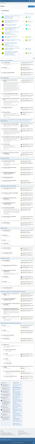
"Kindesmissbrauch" (25, 327)
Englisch (23, 371)
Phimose (15, 409)
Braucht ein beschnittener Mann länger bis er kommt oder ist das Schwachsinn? (28, 366)
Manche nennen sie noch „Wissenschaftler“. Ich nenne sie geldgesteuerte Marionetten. (28, 112)
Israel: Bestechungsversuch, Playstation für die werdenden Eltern (28, 281)
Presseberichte (6, 338)
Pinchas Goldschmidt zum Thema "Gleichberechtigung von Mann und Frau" (28, 235)
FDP (14, 273)
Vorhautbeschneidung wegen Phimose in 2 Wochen (28, 123)
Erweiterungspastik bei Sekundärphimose (28, 136)
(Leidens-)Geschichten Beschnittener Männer (10, 80)
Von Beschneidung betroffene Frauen (10, 93)
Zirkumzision (18, 424)
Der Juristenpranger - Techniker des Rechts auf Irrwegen (11, 304)
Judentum (5, 235)
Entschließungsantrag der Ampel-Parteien (28, 267)
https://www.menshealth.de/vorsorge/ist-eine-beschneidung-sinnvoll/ (28, 69)
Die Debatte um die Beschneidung (27, 340)
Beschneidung (17, 387)
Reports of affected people (11, 349)
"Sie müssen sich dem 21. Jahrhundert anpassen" (28, 265)
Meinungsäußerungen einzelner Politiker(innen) (9, 271)
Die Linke (5, 274)
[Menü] (34, 1)
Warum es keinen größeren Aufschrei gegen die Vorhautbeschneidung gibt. (28, 276)
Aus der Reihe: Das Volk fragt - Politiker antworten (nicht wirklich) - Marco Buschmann (28, 272)
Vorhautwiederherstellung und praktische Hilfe (11, 99)
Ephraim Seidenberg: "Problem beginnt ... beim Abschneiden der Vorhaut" (28, 167)
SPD (12, 273)
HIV (15, 401)
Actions (7, 358)
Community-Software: (17, 442)
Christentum (5, 243)
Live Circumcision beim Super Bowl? (28, 318)
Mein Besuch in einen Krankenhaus (28, 230)
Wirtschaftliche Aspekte (8, 287)
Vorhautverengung (16, 419)
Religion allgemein (6, 230)
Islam (4, 240)
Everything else (8, 362)
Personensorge (15, 407)
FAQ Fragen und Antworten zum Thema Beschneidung (11, 153)
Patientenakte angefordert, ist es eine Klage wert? (28, 247)
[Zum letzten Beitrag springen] (26, 17)
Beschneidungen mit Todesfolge (8, 49)
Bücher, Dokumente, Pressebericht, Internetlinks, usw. (10, 323)
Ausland (4, 281)
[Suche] (29, 1)
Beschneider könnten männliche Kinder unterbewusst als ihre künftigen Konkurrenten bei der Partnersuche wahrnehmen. (28, 252)
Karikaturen (24, 114)
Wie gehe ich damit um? (8, 107)
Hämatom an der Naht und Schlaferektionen (28, 109)
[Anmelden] (32, 1)
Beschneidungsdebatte (16, 391)
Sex (20, 413)
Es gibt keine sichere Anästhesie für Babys (12, 48)
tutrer (5, 40)
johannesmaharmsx (12, 434)
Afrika (17, 384)
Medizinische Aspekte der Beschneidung (8, 185)
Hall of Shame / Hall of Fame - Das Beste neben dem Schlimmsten (13, 291)
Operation (17, 406)
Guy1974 (28, 28)
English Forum (6, 344)
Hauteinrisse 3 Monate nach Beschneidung (28, 81)
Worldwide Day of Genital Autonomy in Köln (28, 64)
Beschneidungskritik (16, 393)
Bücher (4, 330)
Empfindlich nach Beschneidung (10, 24)
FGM (13, 398)
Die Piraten (5, 273)
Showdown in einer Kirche (26, 232)
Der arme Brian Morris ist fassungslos (11, 20)
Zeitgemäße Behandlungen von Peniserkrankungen (9, 203)
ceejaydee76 (6, 17)
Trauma (14, 414)
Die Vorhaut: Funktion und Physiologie (10, 192)
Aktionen (5, 67)
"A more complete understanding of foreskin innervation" (28, 194)
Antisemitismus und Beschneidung (10, 265)
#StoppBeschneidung (25, 67)
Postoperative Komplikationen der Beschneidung (10, 34)
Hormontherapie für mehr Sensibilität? (28, 138)
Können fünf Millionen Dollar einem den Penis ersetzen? (12, 32)
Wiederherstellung (16, 423)
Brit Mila (14, 394)
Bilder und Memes (6, 112)
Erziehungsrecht (15, 397)
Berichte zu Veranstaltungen (9, 72)
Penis (20, 406)
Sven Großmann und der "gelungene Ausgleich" (28, 305)
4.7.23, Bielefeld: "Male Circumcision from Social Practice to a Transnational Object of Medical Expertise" (28, 74)
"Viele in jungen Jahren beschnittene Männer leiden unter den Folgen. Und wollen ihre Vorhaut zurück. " (11, 52)
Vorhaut (14, 417)
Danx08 (5, 25)
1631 (13, 384)
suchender (19, 434)
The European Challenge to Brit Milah (28, 182)
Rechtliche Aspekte (7, 247)
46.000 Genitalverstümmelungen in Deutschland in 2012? (28, 162)
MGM (20, 404)
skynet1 (28, 24)
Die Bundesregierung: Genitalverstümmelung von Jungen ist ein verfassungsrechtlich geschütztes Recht (28, 262)
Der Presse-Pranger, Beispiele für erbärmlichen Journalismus (9, 299)
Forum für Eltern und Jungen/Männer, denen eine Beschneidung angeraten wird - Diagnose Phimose (16, 120)
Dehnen (14, 395)
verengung (14, 415)
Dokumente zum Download (8, 335)
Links (4, 325)
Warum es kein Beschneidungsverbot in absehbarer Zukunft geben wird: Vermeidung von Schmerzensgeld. (28, 260)
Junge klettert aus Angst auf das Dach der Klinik (28, 254)
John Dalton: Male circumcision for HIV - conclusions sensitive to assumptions (28, 207)
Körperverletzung (15, 403)
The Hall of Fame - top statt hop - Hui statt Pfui (11, 317)
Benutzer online (21, 431)
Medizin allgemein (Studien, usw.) (9, 188)
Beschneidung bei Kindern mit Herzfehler (28, 293)
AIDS (19, 384)
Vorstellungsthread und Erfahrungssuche (12, 39)
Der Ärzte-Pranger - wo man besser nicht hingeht (11, 294)
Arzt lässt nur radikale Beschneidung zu (28, 130)
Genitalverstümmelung (17, 399)
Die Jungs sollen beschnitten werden (5, 407)
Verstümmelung (19, 415)
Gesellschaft (5, 276)
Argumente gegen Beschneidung (9, 167)
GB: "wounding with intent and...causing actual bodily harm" (28, 249)
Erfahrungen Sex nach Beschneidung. (28, 152)
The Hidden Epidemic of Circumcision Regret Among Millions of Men (28, 169)
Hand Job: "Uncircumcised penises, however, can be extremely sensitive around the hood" (28, 95)
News (7, 353)
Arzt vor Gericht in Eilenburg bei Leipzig (28, 199)
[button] (34, 58)
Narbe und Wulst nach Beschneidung (28, 376)
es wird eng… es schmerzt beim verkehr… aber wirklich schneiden (12, 16)
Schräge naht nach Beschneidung (5, 414)
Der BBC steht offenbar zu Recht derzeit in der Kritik (28, 353)
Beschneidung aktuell (6, 165)
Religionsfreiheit (15, 410)
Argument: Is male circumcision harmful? (28, 355)
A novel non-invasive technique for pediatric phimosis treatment (28, 202)
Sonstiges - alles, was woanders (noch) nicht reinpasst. (11, 367)
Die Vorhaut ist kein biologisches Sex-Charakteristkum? (28, 283)
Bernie (5, 37)
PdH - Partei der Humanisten (11, 274)
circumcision (18, 394)
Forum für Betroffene (4, 77)
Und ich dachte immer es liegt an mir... (28, 93)
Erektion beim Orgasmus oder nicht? (28, 154)
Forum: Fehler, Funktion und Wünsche (13, 371)
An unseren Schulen (25, 180)
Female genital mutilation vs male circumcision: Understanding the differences (11, 43)
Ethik (19, 397)
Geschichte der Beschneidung (9, 160)
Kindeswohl (14, 402)
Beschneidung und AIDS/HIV (8, 207)
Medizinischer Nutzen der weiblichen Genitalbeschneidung (28, 174)
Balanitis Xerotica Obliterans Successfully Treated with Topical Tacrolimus (28, 204)
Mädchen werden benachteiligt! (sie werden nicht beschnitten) (28, 298)
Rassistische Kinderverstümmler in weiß (28, 295)
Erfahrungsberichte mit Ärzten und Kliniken (11, 136)
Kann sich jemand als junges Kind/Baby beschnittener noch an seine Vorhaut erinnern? (28, 107)
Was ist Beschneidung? (4, 158)
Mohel (14, 406)
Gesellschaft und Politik (4, 258)
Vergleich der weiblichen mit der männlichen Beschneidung (12, 46)
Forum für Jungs (6, 144)
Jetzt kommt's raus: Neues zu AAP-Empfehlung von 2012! (28, 310)
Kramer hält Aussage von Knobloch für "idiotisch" (28, 237)
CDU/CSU (9, 273)
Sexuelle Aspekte (13, 40)
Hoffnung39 (29, 48)
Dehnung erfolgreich (25, 125)
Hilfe (13, 401)
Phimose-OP (19, 409)
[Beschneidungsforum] (5, 1)
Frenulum (16, 398)
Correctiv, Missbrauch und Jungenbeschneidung (28, 278)
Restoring (20, 410)
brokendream (6, 29)
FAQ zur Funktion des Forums (11, 376)
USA (19, 414)
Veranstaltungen (14, 25)
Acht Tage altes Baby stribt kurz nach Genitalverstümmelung (28, 218)
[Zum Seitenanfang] (34, 443)
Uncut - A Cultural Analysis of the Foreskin (28, 332)
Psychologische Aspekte (8, 252)
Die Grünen (17, 273)
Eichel (19, 395)
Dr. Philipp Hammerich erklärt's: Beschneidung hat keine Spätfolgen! (28, 303)
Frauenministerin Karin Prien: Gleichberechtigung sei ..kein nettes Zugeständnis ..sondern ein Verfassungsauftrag (28, 270)
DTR (16, 395)
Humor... (23, 368)
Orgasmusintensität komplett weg (11, 36)
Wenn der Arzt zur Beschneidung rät (9, 18)
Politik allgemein (6, 260)
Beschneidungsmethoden (8, 177)
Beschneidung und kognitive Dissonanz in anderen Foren (28, 224)
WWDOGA (14, 424)
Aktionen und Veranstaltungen (6, 60)
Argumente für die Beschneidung (9, 180)
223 (15, 384)
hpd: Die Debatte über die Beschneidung (28, 325)
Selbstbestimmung (7, 21)
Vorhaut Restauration (16, 418)
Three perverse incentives (26, 209)
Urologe (17, 414)
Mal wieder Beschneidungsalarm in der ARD (28, 338)
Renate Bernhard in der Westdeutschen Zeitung (28, 316)
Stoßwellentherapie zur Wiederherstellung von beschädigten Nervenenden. (12, 28)
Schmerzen (14, 411)
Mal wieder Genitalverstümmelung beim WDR (28, 300)
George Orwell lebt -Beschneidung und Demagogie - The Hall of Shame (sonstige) (11, 309)
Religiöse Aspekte (3, 228)
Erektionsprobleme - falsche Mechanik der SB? (28, 144)
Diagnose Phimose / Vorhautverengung (11, 123)
